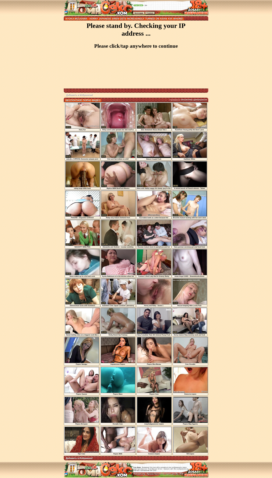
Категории (139, 13)
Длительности (200, 100)
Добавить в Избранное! (79, 95)
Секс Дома (138, 5)
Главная (149, 13)
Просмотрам (186, 100)
